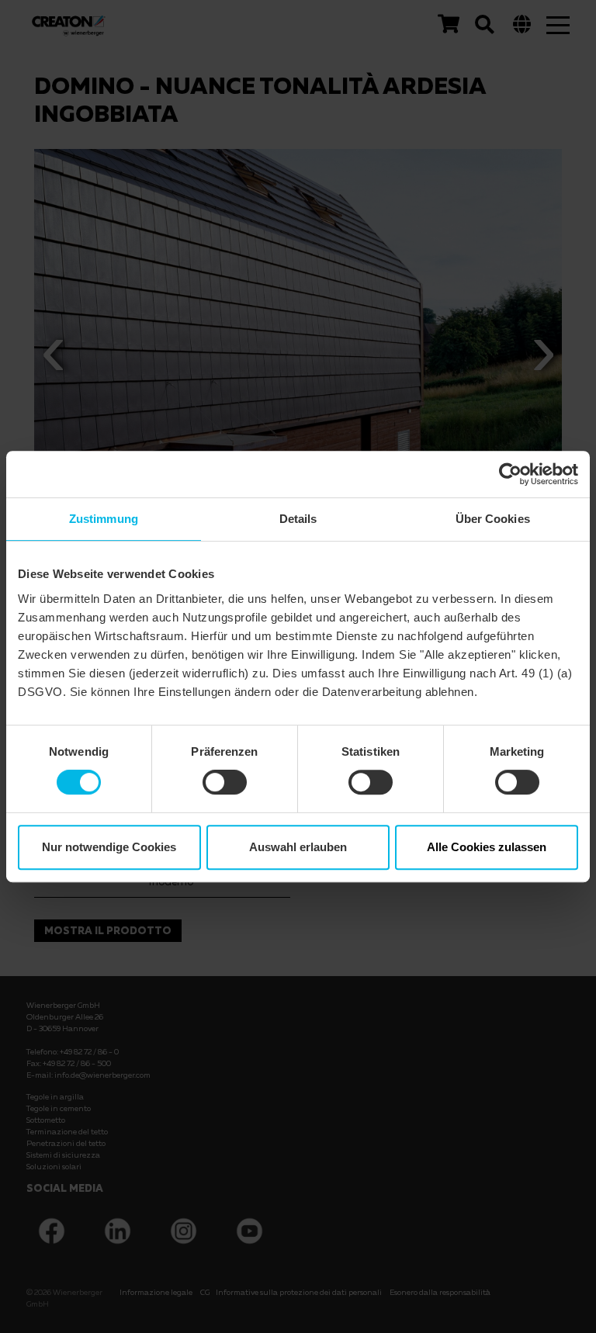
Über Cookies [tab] (493, 518)
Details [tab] (298, 518)
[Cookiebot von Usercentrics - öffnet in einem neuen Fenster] (510, 474)
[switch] (225, 782)
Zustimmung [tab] (103, 518)
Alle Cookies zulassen (486, 846)
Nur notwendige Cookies (109, 846)
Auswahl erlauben (298, 846)
